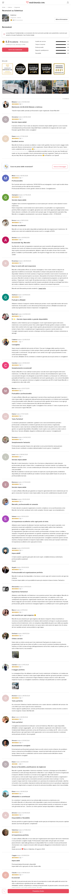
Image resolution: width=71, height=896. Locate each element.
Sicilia (4, 7)
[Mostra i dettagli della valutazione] (22, 104)
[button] (35, 166)
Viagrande (17, 7)
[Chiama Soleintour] (4, 891)
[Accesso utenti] (67, 2)
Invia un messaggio (60, 167)
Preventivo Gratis (38, 891)
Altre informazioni (61, 19)
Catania (10, 7)
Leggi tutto (42, 288)
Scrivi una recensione (15, 50)
